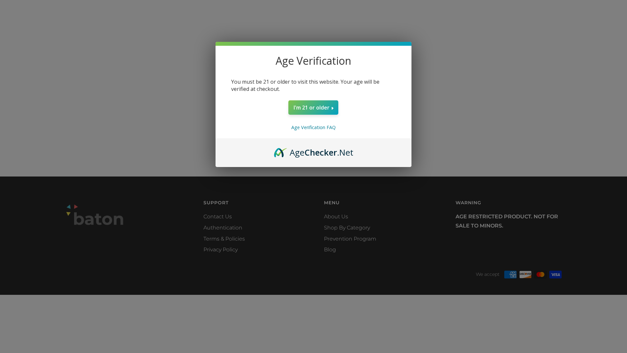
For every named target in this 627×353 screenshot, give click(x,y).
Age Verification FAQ (313, 127)
